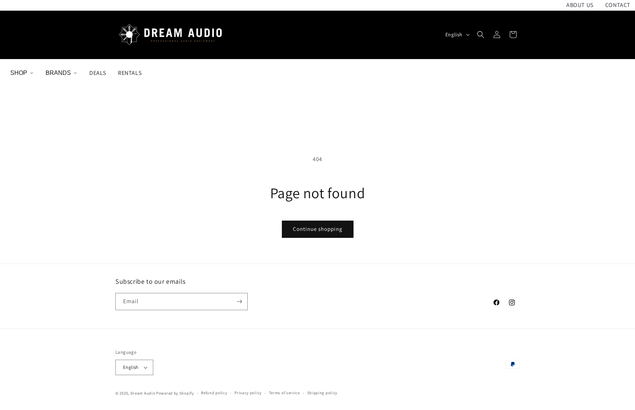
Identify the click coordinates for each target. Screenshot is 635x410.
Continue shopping (317, 228)
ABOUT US (579, 5)
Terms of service (284, 392)
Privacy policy (248, 392)
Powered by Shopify (175, 393)
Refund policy (214, 392)
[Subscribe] (239, 301)
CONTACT (618, 5)
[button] (481, 34)
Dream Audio (142, 393)
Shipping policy (322, 392)
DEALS (97, 73)
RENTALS (129, 73)
